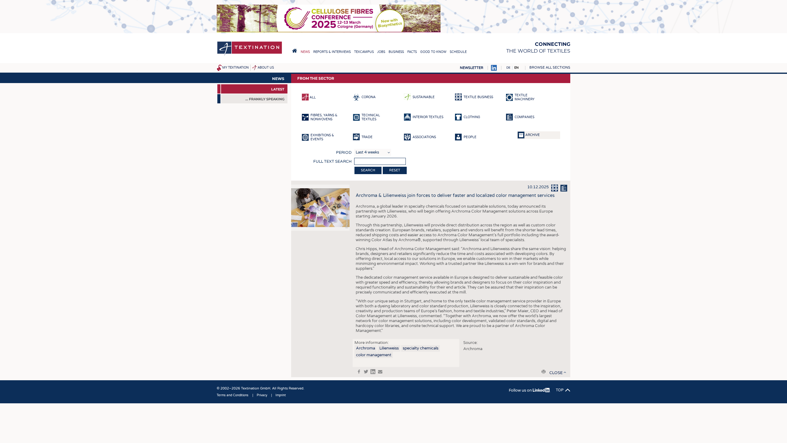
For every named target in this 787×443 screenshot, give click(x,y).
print (543, 371)
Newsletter (471, 68)
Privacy (262, 395)
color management (373, 355)
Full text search (332, 161)
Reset (394, 170)
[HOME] (294, 51)
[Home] (250, 55)
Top (560, 390)
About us (266, 68)
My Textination (235, 68)
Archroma (365, 348)
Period (344, 152)
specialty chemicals (420, 348)
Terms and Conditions (232, 395)
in (373, 371)
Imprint (280, 395)
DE (508, 68)
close (556, 372)
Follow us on (521, 390)
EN (516, 68)
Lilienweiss (389, 348)
